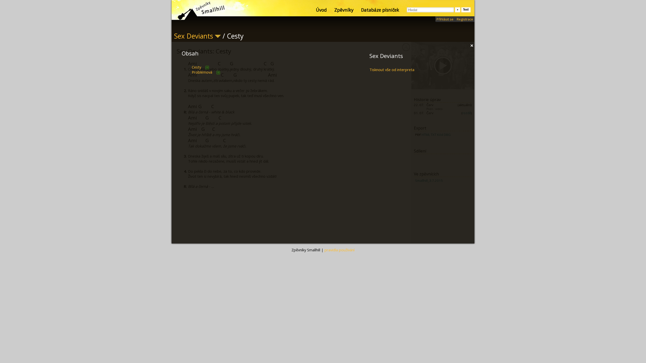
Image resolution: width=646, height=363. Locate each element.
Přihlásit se (445, 19)
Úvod (321, 10)
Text (466, 9)
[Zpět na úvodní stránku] (197, 10)
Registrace (465, 19)
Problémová (202, 72)
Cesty (196, 67)
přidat (207, 68)
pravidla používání (340, 249)
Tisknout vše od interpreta (391, 69)
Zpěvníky (344, 10)
